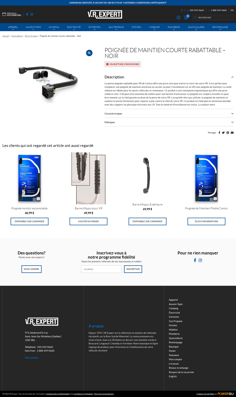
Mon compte (175, 359)
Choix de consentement (104, 394)
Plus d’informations (206, 221)
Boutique (174, 346)
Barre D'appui (31, 36)
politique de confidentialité (58, 394)
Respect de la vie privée (181, 372)
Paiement (174, 355)
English (173, 376)
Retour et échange (178, 367)
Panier (172, 350)
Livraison (174, 363)
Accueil (5, 36)
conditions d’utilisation (83, 394)
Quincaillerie (17, 36)
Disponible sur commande (29, 221)
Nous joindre (31, 269)
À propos (96, 326)
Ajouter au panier (88, 221)
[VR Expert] (104, 14)
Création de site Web (205, 394)
